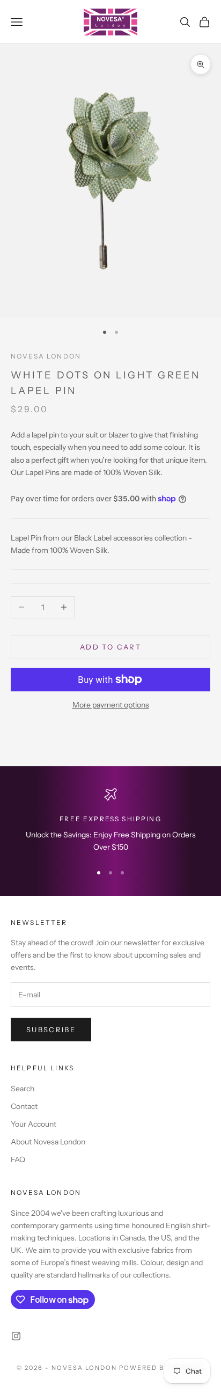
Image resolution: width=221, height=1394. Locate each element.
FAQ (18, 1159)
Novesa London (46, 356)
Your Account (33, 1124)
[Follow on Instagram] (16, 1336)
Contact (24, 1106)
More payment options (110, 705)
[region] (110, 821)
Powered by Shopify (161, 1367)
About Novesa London (48, 1142)
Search (22, 1088)
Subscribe (51, 1029)
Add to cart (110, 647)
